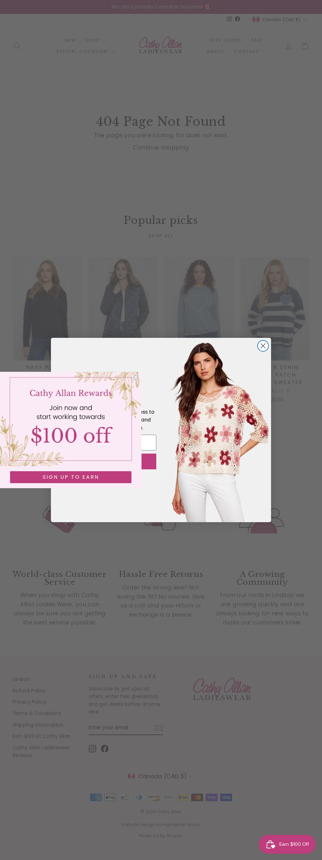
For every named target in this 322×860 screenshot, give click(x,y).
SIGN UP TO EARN (71, 477)
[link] (71, 419)
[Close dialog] (263, 345)
